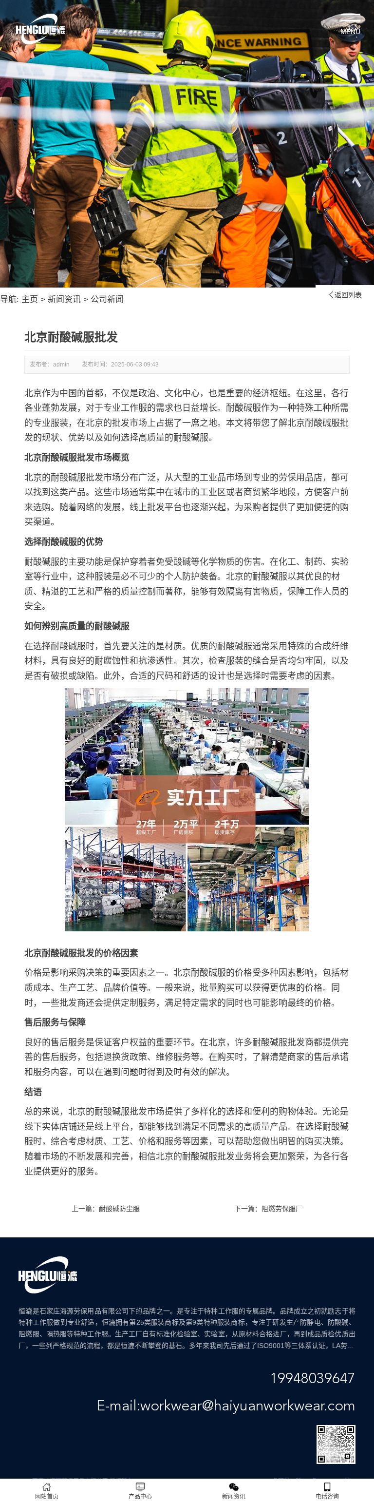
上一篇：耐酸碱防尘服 (106, 1209)
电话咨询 (327, 1496)
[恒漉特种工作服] (40, 29)
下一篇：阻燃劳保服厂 (268, 1209)
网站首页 (46, 1496)
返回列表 (345, 295)
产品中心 (140, 1496)
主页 (29, 299)
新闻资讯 (64, 299)
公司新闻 (107, 299)
